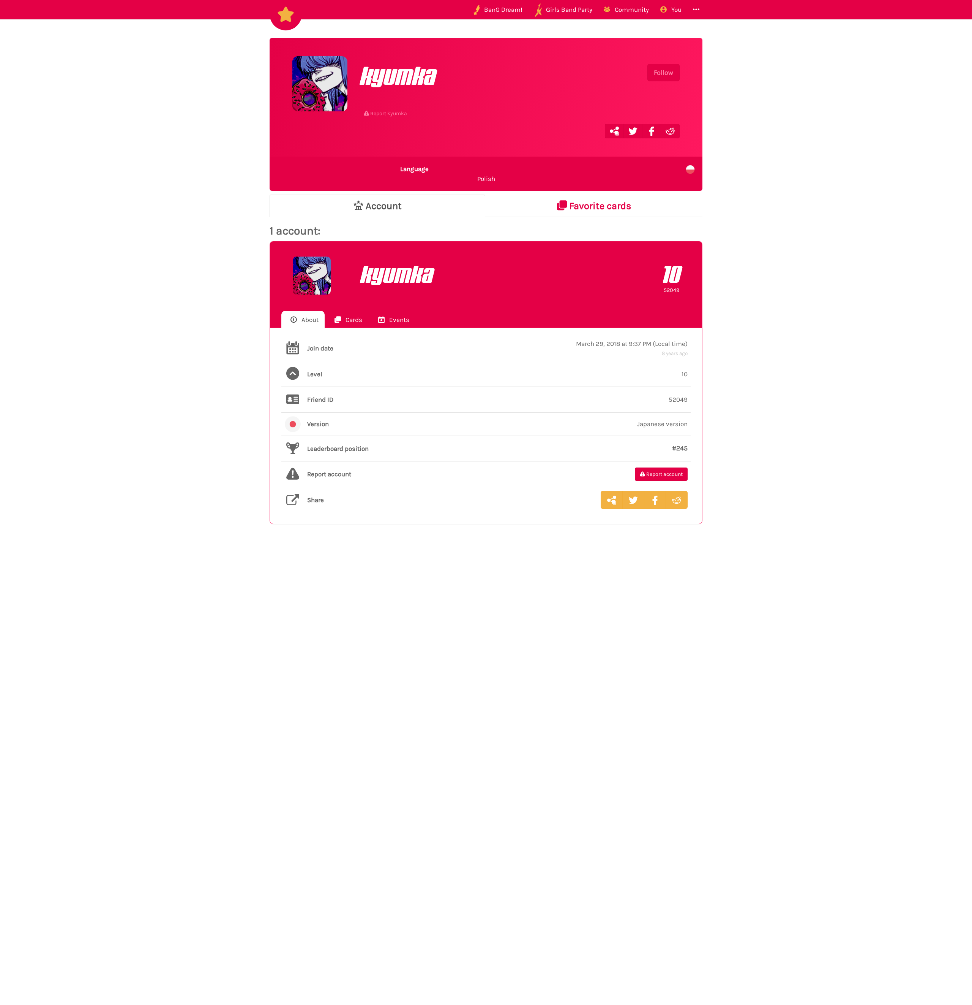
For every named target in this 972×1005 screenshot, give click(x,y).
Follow (663, 72)
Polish (447, 173)
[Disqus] (486, 655)
